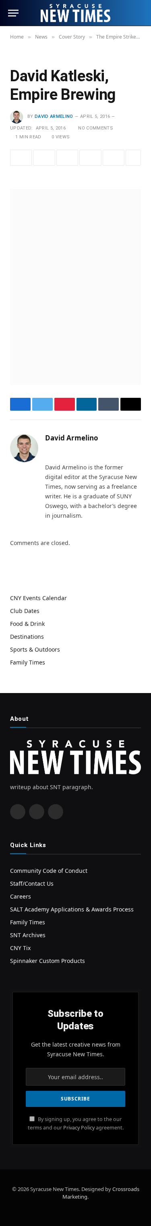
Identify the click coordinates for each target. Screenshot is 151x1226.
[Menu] (13, 13)
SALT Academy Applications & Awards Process (72, 909)
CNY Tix (20, 948)
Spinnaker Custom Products (47, 961)
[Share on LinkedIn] (90, 158)
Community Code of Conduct (48, 870)
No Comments (95, 128)
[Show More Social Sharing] (133, 158)
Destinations (27, 636)
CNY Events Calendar (38, 598)
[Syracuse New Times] (75, 13)
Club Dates (24, 611)
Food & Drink (27, 623)
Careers (20, 896)
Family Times (27, 662)
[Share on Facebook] (21, 158)
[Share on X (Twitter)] (44, 158)
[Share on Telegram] (113, 158)
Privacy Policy (79, 1127)
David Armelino (54, 116)
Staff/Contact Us (32, 883)
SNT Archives (28, 935)
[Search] (139, 13)
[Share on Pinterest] (67, 158)
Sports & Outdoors (35, 649)
